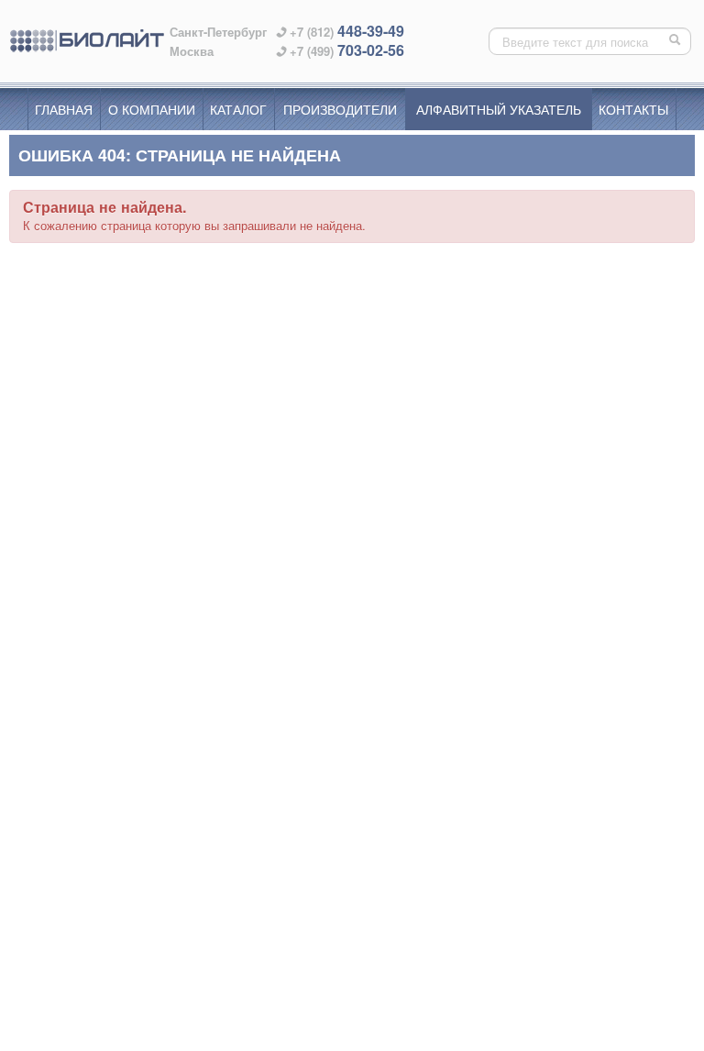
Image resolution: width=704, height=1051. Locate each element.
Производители (340, 109)
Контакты (633, 109)
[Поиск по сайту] (676, 41)
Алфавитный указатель (498, 109)
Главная (64, 109)
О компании (151, 109)
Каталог (238, 109)
